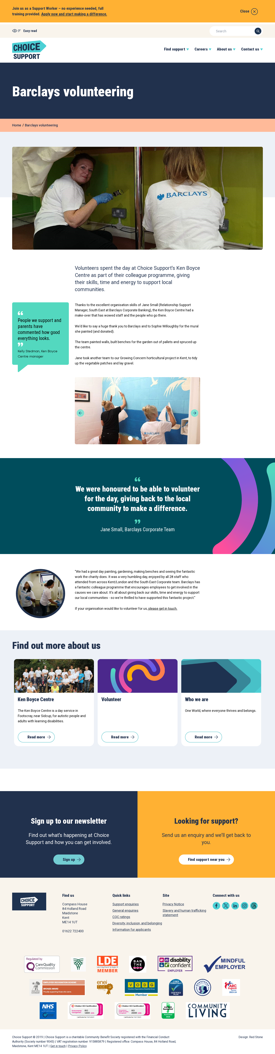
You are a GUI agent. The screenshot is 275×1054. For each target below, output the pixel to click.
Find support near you (206, 859)
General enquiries (125, 910)
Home (16, 125)
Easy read (30, 31)
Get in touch (58, 1046)
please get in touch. (162, 608)
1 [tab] (129, 438)
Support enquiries (125, 904)
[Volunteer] (138, 676)
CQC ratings (121, 917)
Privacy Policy (77, 1046)
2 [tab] (136, 438)
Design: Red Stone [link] (251, 1037)
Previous (80, 413)
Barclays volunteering (41, 125)
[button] (174, 53)
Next (194, 413)
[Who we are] (221, 676)
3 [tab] (143, 438)
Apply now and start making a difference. (74, 14)
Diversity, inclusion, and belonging (137, 923)
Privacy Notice (173, 904)
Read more (36, 737)
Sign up (69, 859)
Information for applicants (131, 930)
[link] (216, 908)
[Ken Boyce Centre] (54, 676)
